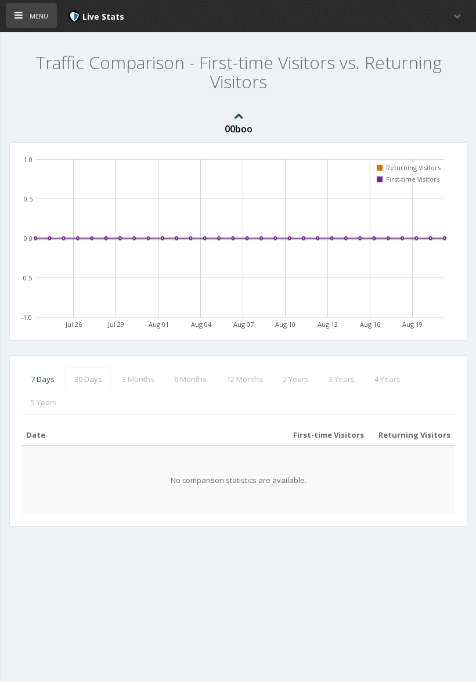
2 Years (296, 379)
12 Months (244, 379)
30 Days (88, 379)
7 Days (43, 379)
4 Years (387, 379)
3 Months (138, 379)
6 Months (190, 379)
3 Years (342, 379)
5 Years (44, 402)
